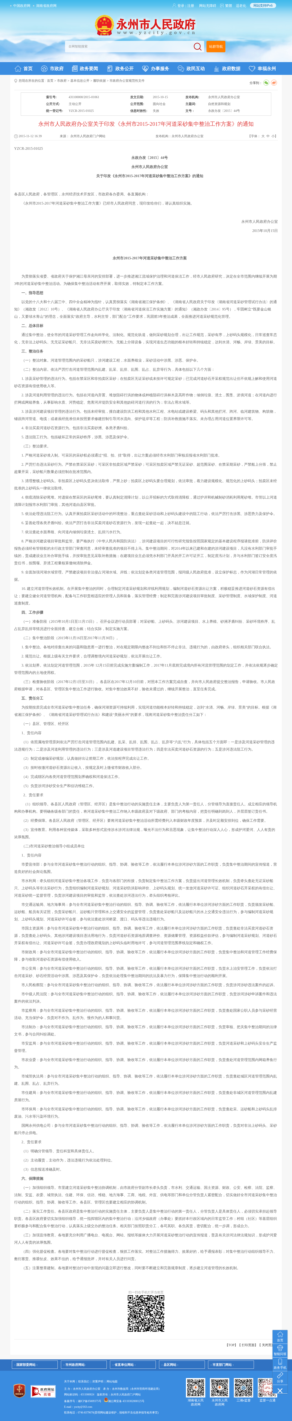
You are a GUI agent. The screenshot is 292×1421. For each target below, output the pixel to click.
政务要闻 (89, 68)
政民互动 (196, 68)
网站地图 (112, 1381)
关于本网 (69, 1381)
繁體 (228, 6)
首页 (28, 68)
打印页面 (248, 1345)
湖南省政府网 (46, 6)
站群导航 (216, 46)
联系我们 (83, 1381)
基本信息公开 (79, 80)
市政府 (57, 68)
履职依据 (99, 80)
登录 (180, 6)
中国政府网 (21, 6)
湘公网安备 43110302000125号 (126, 1401)
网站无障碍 (207, 6)
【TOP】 (231, 1345)
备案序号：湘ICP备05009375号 (82, 1401)
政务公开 (124, 68)
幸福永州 (267, 68)
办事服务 (160, 68)
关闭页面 (268, 1345)
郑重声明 (97, 1381)
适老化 (241, 6)
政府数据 (231, 68)
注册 (190, 6)
